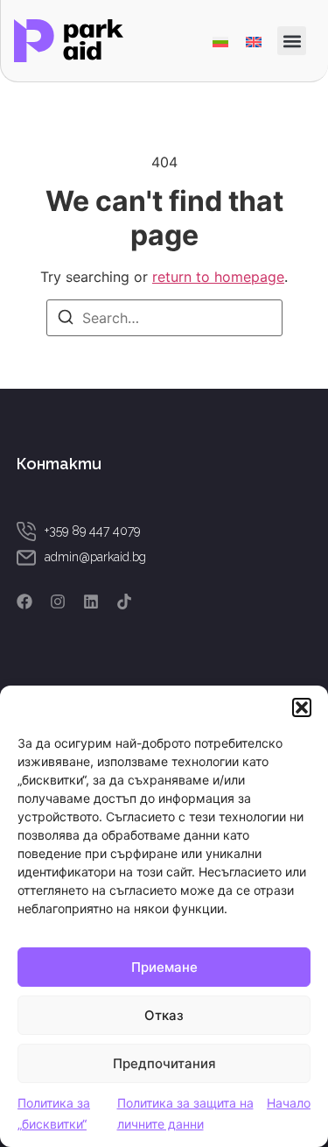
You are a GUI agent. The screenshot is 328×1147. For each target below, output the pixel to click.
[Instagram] (58, 601)
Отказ (164, 1015)
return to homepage (218, 276)
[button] (302, 707)
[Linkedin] (91, 601)
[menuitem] (220, 41)
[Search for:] (164, 317)
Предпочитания (164, 1063)
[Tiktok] (124, 601)
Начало (289, 1102)
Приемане (164, 967)
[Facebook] (24, 601)
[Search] (65, 319)
